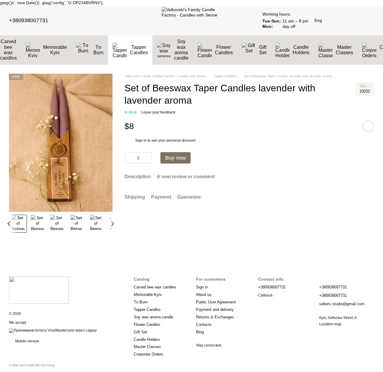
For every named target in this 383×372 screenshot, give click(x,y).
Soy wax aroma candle (181, 50)
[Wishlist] (338, 20)
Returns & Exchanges (215, 317)
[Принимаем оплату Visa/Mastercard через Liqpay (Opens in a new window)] (53, 330)
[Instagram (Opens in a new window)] (68, 20)
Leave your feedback (158, 112)
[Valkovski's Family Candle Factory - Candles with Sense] (39, 290)
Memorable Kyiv (55, 50)
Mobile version (26, 341)
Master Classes (344, 50)
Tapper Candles (139, 50)
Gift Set (262, 50)
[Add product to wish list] (368, 126)
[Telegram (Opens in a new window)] (82, 20)
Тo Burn (98, 50)
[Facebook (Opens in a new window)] (75, 20)
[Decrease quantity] (129, 157)
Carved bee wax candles (155, 287)
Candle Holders (301, 50)
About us (204, 294)
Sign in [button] (141, 140)
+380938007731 (28, 20)
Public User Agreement (216, 302)
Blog (200, 332)
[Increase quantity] (147, 157)
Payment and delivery (215, 309)
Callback (265, 295)
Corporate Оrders (148, 354)
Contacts (204, 324)
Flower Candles (224, 50)
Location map (330, 324)
